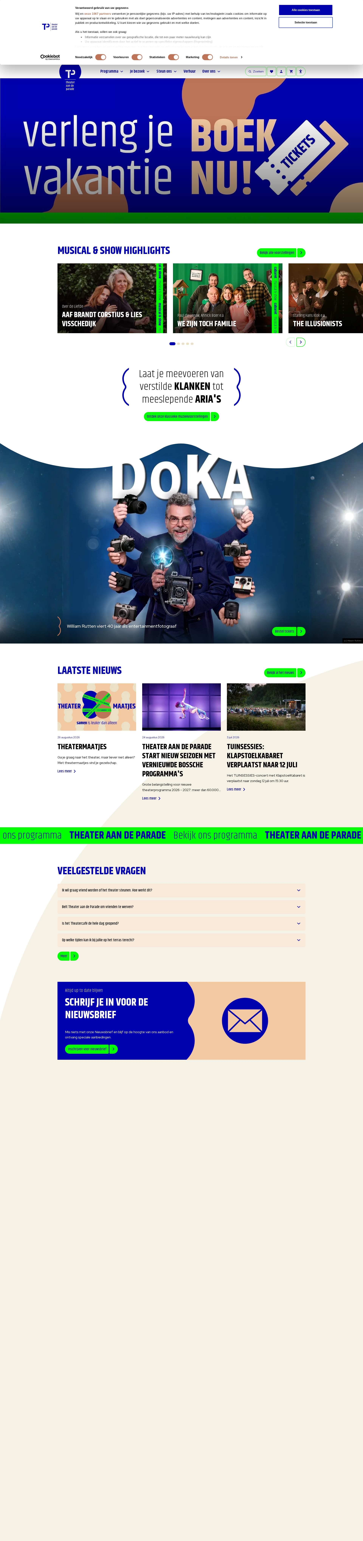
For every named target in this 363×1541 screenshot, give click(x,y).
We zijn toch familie (207, 324)
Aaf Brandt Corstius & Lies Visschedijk (102, 319)
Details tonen (228, 57)
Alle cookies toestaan (306, 10)
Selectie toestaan (306, 22)
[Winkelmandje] (291, 71)
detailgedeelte (208, 46)
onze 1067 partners (97, 13)
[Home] (70, 83)
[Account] (281, 71)
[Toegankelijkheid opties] (301, 71)
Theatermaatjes (82, 747)
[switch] (137, 57)
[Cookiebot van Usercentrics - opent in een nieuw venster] (50, 57)
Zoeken (258, 71)
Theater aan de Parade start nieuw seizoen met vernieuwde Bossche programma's (179, 760)
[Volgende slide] (301, 342)
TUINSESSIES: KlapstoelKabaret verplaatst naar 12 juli (262, 756)
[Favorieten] (271, 71)
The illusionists (317, 324)
